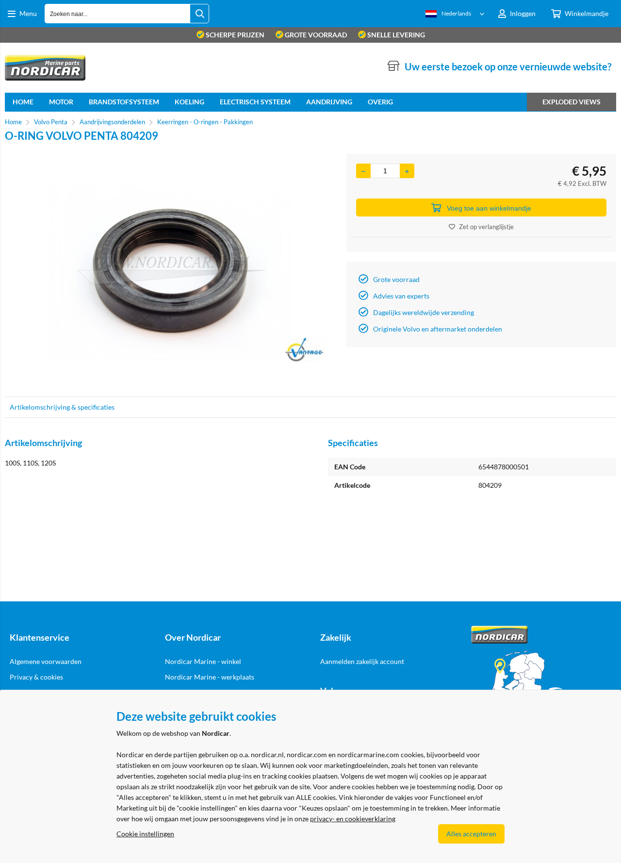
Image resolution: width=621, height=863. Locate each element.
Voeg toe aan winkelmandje (489, 208)
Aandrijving (329, 102)
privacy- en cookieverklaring (352, 818)
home (23, 102)
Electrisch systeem (255, 102)
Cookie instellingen (145, 834)
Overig (380, 102)
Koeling (189, 102)
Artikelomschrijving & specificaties (62, 407)
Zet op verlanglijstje (486, 227)
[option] (171, 270)
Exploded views (571, 102)
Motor (61, 102)
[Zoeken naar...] (199, 13)
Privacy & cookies (36, 677)
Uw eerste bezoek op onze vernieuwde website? (508, 66)
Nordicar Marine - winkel (203, 661)
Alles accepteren (471, 834)
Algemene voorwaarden (46, 661)
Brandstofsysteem (124, 102)
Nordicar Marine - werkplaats (209, 677)
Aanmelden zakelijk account (362, 661)
